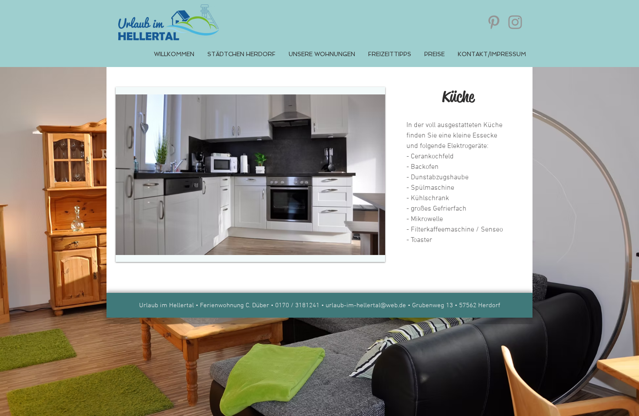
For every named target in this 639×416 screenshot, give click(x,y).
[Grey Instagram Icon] (515, 22)
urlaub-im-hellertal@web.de (366, 305)
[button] (250, 174)
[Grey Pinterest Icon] (494, 22)
